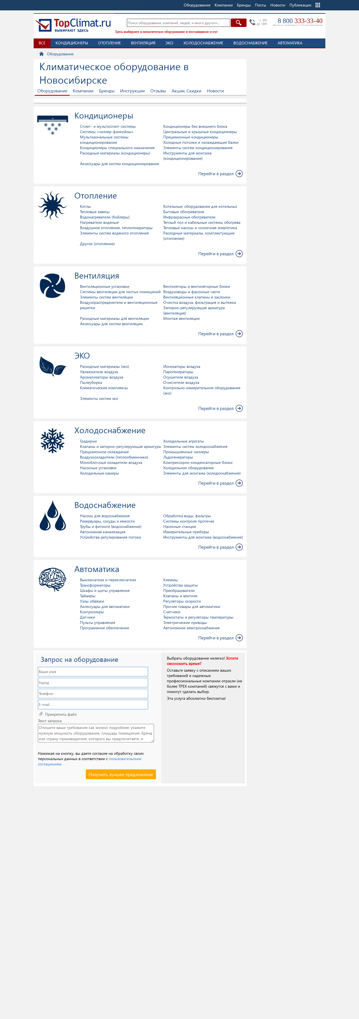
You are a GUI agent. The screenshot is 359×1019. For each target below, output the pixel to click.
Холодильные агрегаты (183, 441)
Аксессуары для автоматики (105, 606)
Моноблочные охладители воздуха (111, 462)
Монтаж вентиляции (181, 318)
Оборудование (52, 91)
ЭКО (169, 42)
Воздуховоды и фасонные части (191, 291)
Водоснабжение (250, 42)
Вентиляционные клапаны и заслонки (196, 297)
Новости (277, 5)
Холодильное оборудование (188, 467)
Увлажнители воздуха (99, 371)
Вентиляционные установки (104, 286)
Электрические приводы (185, 622)
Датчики (87, 617)
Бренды (106, 91)
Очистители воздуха (181, 382)
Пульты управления (97, 622)
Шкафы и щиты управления (105, 590)
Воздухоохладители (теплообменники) (114, 457)
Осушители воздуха (180, 377)
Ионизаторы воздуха (181, 366)
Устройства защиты (180, 585)
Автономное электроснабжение (191, 627)
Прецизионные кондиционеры (190, 137)
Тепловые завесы (95, 211)
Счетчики (171, 611)
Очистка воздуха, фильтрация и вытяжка (199, 302)
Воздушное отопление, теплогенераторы (116, 227)
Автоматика (290, 42)
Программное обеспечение (104, 627)
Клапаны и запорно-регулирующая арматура (120, 446)
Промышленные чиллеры (186, 451)
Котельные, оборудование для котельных (200, 206)
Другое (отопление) (97, 243)
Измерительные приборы (186, 531)
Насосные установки (98, 467)
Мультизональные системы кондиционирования (104, 139)
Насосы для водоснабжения (105, 515)
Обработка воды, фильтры (187, 515)
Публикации (300, 5)
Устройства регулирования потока (110, 537)
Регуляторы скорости (182, 601)
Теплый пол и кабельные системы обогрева (201, 222)
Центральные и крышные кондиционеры (200, 131)
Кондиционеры (72, 42)
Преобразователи (179, 590)
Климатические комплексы (104, 387)
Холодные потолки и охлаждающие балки (200, 142)
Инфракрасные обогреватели (189, 217)
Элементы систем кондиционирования (198, 147)
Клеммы (170, 579)
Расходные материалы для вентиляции (114, 318)
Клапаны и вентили (180, 595)
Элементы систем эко (99, 398)
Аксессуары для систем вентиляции (111, 323)
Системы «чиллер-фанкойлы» (106, 131)
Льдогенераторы (178, 457)
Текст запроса (50, 720)
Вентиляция (143, 42)
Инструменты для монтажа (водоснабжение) (203, 537)
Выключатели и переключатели (108, 579)
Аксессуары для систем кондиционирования (119, 163)
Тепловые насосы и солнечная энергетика (200, 227)
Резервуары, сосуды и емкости (107, 521)
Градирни (88, 441)
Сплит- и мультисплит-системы (108, 126)
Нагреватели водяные (99, 222)
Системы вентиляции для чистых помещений (120, 291)
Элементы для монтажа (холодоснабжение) (202, 473)
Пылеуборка (91, 382)
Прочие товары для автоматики (191, 606)
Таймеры (87, 595)
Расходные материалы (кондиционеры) (115, 153)
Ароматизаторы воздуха (101, 377)
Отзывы (158, 91)
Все (42, 42)
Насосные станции (179, 526)
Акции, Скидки (186, 91)
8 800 (300, 20)
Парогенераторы (178, 371)
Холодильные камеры (99, 473)
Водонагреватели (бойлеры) (105, 217)
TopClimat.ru (73, 25)
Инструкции (132, 91)
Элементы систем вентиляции (106, 297)
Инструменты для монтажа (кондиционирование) (187, 155)
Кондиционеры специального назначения (117, 147)
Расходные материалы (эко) (104, 366)
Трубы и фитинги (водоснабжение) (110, 526)
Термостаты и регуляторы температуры (198, 617)
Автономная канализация (102, 531)
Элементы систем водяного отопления (114, 233)
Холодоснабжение (203, 42)
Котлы (85, 206)
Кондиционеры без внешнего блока (195, 126)
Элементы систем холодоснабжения (195, 446)
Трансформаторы (95, 585)
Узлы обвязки (92, 601)
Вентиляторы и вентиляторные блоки (196, 286)
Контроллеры (92, 611)
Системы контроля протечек (188, 521)
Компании (83, 91)
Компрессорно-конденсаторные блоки (198, 462)
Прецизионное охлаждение (104, 451)
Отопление (109, 42)
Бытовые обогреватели (183, 211)
